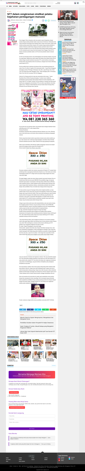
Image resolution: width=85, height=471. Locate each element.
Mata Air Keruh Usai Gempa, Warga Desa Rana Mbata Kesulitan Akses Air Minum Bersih (67, 34)
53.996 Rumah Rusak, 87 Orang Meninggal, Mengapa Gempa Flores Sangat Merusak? (67, 28)
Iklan (20, 466)
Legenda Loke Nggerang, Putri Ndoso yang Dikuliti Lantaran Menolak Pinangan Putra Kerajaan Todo (69, 64)
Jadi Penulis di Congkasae (27, 466)
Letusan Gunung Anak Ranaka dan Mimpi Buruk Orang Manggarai (68, 50)
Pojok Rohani (43, 6)
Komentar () (53, 20)
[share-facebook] (43, 20)
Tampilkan (53, 365)
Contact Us (15, 466)
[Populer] (78, 3)
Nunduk (49, 6)
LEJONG (32, 6)
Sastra (46, 457)
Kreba (10, 6)
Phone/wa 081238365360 (52, 467)
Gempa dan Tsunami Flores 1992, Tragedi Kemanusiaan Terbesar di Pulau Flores (69, 70)
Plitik (28, 6)
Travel (20, 459)
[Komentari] (53, 310)
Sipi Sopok (15, 6)
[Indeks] (75, 3)
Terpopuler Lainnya (68, 75)
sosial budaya (22, 6)
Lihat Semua (31, 455)
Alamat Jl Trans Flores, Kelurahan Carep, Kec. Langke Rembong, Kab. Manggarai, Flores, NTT (54, 466)
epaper (45, 459)
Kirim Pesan (31, 428)
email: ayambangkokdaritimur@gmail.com (36, 467)
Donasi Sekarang (14, 392)
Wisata (36, 6)
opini (10, 11)
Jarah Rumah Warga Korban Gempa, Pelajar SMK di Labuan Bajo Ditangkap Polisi (67, 23)
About (11, 466)
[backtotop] (42, 453)
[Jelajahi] (83, 2)
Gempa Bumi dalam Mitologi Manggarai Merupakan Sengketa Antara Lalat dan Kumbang (69, 58)
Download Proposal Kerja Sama (17, 407)
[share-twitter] (46, 20)
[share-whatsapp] (49, 20)
